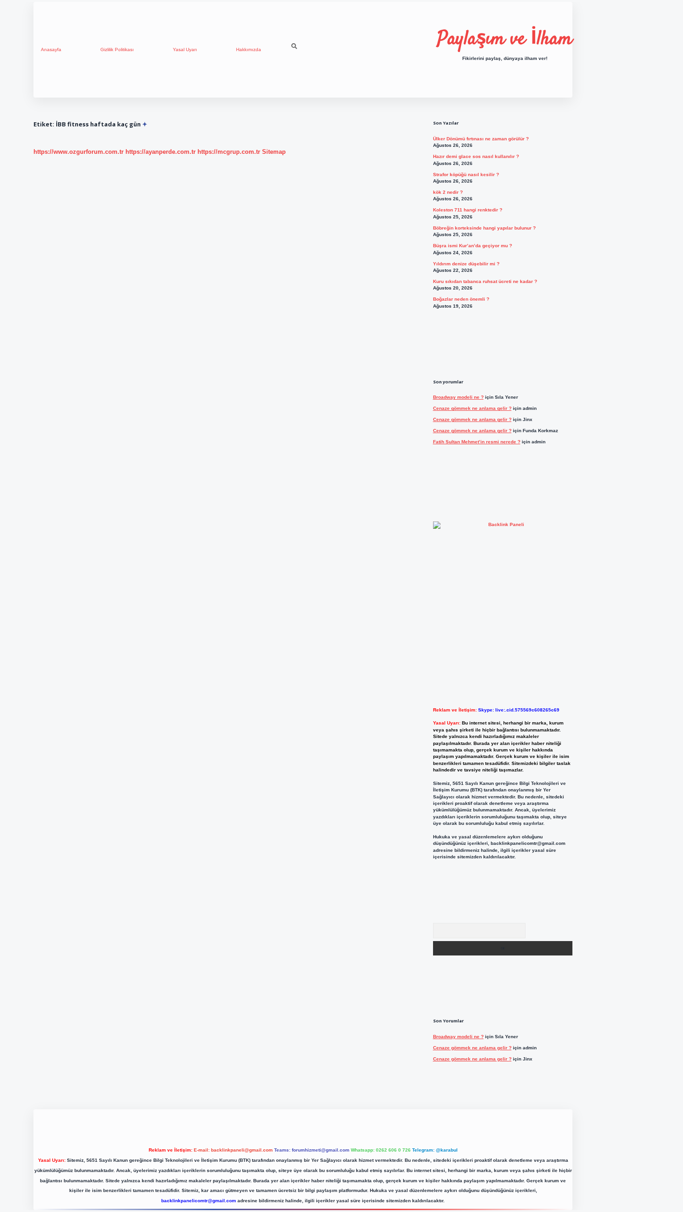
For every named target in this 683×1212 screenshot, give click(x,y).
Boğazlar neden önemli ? (461, 299)
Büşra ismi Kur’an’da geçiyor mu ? (472, 245)
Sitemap (274, 151)
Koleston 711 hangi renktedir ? (467, 209)
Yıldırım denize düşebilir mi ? (466, 263)
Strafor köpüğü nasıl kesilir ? (466, 174)
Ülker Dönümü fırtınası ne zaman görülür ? (481, 138)
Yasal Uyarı (185, 49)
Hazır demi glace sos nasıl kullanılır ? (476, 156)
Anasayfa (51, 49)
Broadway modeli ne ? (458, 397)
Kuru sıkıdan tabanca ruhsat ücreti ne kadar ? (485, 281)
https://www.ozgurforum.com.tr (78, 151)
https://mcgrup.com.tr (228, 151)
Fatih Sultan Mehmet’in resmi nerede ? (476, 441)
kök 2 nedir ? (448, 192)
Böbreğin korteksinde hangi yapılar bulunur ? (484, 228)
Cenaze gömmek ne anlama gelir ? (472, 408)
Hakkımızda (248, 49)
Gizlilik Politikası (117, 49)
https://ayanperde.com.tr (160, 151)
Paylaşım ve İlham (504, 39)
